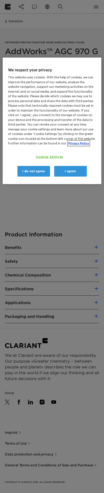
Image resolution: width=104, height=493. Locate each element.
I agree (70, 171)
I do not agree (33, 171)
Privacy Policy (78, 143)
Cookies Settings (49, 157)
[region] (52, 121)
